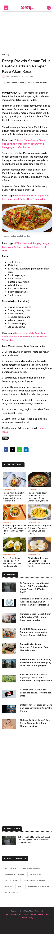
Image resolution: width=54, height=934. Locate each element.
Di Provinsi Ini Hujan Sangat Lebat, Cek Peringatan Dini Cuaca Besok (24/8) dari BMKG (34, 588)
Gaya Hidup (35, 874)
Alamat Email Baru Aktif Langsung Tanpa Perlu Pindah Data (35, 692)
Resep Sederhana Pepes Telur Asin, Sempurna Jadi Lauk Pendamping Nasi (12, 562)
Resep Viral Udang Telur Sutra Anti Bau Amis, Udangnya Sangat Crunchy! (39, 529)
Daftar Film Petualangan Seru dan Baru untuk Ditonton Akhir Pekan (36, 707)
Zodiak (8, 886)
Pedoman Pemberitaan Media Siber (32, 914)
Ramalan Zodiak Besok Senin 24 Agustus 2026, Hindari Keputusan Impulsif (35, 617)
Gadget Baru (11, 880)
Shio (20, 886)
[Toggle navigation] (6, 8)
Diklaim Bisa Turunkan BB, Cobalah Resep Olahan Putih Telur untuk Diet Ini (39, 562)
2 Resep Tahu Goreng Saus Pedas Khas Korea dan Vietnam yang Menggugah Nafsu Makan (23, 144)
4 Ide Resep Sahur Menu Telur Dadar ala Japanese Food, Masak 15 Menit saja (14, 529)
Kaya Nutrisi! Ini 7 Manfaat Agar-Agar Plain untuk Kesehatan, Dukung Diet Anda (36, 677)
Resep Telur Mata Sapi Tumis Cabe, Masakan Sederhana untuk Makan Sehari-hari (24, 337)
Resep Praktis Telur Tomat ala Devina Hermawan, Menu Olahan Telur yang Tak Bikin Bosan (38, 498)
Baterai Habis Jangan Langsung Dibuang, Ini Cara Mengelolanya (34, 647)
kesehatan (10, 868)
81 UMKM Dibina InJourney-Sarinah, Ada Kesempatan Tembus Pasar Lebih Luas (34, 632)
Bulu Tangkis (12, 892)
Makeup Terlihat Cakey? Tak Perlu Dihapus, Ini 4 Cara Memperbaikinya (35, 723)
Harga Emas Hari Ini (34, 880)
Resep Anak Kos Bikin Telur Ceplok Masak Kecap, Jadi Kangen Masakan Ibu (13, 496)
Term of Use (10, 914)
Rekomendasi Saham (38, 886)
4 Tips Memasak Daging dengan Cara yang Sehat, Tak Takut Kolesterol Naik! (26, 247)
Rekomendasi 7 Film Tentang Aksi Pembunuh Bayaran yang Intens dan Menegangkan (35, 662)
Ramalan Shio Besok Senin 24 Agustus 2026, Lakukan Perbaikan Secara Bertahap (36, 601)
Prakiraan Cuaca (30, 868)
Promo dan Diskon (14, 874)
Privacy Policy (27, 917)
